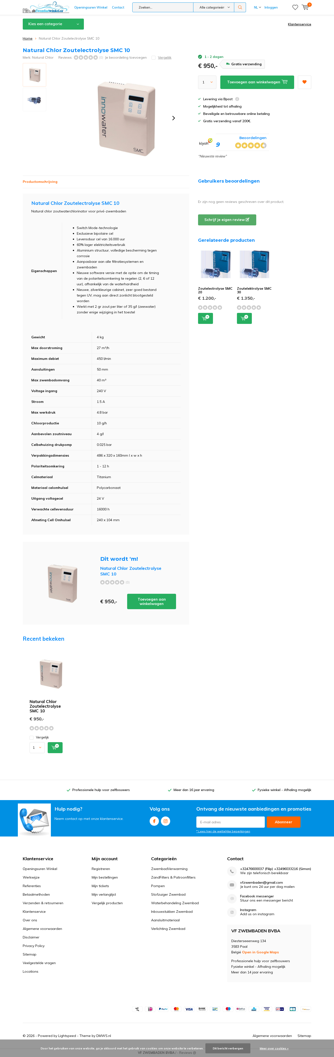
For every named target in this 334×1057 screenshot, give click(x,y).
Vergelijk (42, 737)
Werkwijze (31, 877)
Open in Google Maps (260, 952)
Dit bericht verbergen (228, 1048)
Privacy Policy (34, 946)
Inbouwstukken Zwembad (172, 911)
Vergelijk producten (107, 903)
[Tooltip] (237, 99)
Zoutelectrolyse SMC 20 (215, 290)
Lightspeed (67, 1036)
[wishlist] (295, 7)
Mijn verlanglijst (104, 894)
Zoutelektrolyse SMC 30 (254, 290)
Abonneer (283, 822)
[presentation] (173, 118)
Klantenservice (299, 24)
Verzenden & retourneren (43, 903)
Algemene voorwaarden (42, 928)
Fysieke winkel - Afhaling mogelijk (284, 790)
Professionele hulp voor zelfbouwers (101, 790)
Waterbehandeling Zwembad (175, 903)
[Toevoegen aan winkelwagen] (55, 747)
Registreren (101, 869)
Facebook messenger (257, 896)
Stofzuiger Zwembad (168, 894)
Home (28, 38)
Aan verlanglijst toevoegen (304, 82)
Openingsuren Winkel (90, 7)
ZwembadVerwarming (169, 869)
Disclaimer (31, 937)
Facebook (154, 821)
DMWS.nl (103, 1036)
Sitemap (29, 954)
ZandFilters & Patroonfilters (173, 877)
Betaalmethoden (36, 894)
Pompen (158, 886)
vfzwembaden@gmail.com (261, 883)
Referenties (32, 886)
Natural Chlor (43, 57)
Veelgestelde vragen (39, 963)
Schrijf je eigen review (225, 219)
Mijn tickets (100, 886)
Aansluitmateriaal (165, 920)
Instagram (165, 821)
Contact (118, 7)
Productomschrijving (40, 181)
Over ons (30, 920)
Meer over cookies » (274, 1048)
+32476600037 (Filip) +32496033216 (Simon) (275, 869)
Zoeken (240, 7)
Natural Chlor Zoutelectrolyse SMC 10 (45, 706)
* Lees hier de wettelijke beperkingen (223, 831)
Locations (30, 971)
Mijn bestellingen (105, 877)
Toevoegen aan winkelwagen (152, 601)
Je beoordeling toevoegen (126, 57)
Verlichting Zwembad (168, 928)
